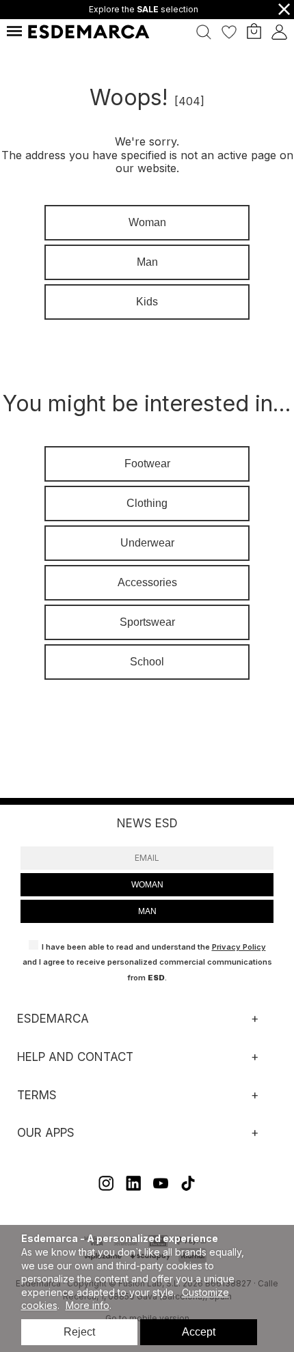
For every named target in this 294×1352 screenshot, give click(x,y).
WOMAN (147, 884)
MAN (147, 911)
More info (87, 1305)
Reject (79, 1332)
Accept (198, 1332)
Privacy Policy (239, 947)
